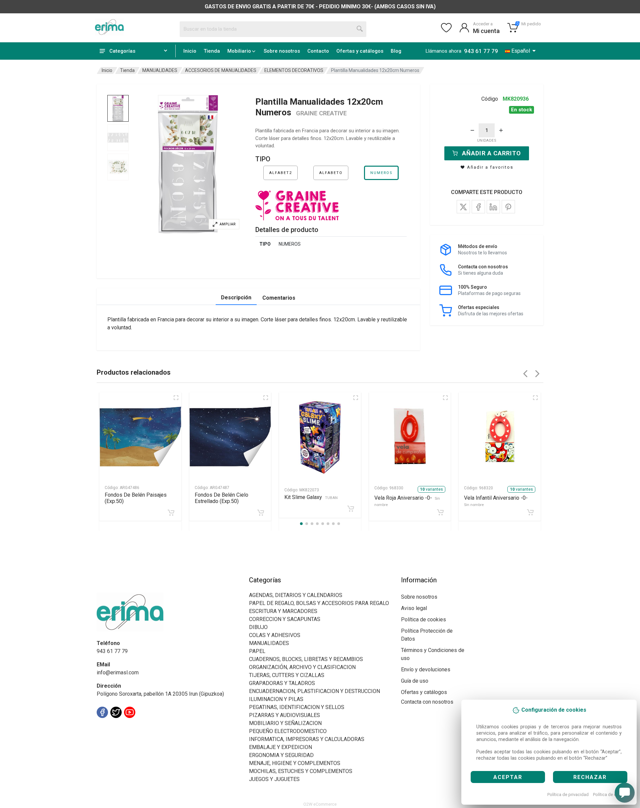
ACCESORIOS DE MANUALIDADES (220, 70)
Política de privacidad (568, 794)
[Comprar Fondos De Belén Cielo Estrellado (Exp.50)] (261, 513)
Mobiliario (239, 51)
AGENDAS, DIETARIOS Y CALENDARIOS (295, 595)
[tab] (118, 108)
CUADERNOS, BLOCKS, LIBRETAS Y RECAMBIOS (306, 659)
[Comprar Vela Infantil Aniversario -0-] (530, 512)
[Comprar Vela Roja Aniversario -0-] (440, 512)
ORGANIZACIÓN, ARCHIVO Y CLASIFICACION (302, 667)
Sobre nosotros (282, 51)
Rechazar (590, 777)
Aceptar (507, 777)
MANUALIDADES (159, 70)
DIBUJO (258, 627)
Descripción (236, 297)
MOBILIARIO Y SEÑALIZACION (285, 723)
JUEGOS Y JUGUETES (274, 779)
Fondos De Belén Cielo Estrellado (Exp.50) (221, 498)
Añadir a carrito (491, 153)
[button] (188, 164)
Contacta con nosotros (427, 702)
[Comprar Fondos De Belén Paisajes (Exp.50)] (171, 513)
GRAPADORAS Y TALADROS (282, 683)
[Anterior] (525, 374)
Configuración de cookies (135, 727)
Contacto (318, 51)
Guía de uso (414, 681)
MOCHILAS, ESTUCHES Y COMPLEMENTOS (300, 771)
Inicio (189, 51)
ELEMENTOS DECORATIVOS (293, 70)
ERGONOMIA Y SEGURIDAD (281, 755)
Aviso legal (414, 608)
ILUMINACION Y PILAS (276, 699)
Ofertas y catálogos (359, 51)
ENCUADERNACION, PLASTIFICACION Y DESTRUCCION (314, 691)
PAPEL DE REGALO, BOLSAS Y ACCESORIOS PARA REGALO (319, 603)
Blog (396, 51)
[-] (472, 130)
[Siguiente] (537, 374)
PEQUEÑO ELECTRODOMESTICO (288, 731)
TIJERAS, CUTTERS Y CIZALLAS (286, 675)
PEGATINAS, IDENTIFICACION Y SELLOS (296, 707)
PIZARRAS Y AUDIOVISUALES (284, 715)
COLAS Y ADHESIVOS (274, 635)
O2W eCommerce (320, 804)
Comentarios (278, 298)
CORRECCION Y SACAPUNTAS (284, 619)
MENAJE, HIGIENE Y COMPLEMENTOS (294, 763)
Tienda (212, 51)
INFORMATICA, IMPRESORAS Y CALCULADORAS (306, 739)
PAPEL (257, 651)
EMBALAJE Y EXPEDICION (280, 747)
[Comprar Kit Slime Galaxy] (351, 509)
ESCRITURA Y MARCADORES (283, 611)
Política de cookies (611, 794)
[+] (501, 130)
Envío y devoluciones (425, 669)
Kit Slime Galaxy (311, 497)
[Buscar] (360, 29)
